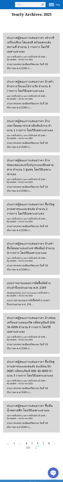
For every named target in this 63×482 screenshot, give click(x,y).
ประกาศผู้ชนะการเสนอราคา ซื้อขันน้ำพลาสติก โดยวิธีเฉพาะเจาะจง (30, 408)
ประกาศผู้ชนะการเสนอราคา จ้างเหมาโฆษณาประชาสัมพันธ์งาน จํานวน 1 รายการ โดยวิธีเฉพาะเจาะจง (30, 126)
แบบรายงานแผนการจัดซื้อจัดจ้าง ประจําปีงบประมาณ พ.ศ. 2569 (29, 285)
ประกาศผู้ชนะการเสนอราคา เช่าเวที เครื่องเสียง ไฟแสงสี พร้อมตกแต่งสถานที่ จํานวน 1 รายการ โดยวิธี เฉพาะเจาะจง (30, 45)
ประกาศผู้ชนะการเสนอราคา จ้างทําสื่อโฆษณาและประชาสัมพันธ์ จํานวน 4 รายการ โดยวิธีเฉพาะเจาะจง (31, 248)
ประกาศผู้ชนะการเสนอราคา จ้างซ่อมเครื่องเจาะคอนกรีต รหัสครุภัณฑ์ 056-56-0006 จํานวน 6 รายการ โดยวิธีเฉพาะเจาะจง (31, 325)
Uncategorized (13, 293)
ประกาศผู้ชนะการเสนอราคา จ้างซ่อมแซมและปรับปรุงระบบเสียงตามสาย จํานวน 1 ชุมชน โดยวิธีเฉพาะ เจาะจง (30, 167)
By (11, 59)
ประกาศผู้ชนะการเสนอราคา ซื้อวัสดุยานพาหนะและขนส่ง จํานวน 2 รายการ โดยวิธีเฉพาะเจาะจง (30, 209)
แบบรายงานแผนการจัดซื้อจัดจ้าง (35, 293)
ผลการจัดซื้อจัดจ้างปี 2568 (34, 57)
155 (28, 448)
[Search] (42, 4)
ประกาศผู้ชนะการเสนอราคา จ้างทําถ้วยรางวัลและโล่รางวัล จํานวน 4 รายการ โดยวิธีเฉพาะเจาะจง (30, 86)
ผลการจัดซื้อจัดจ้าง (14, 57)
